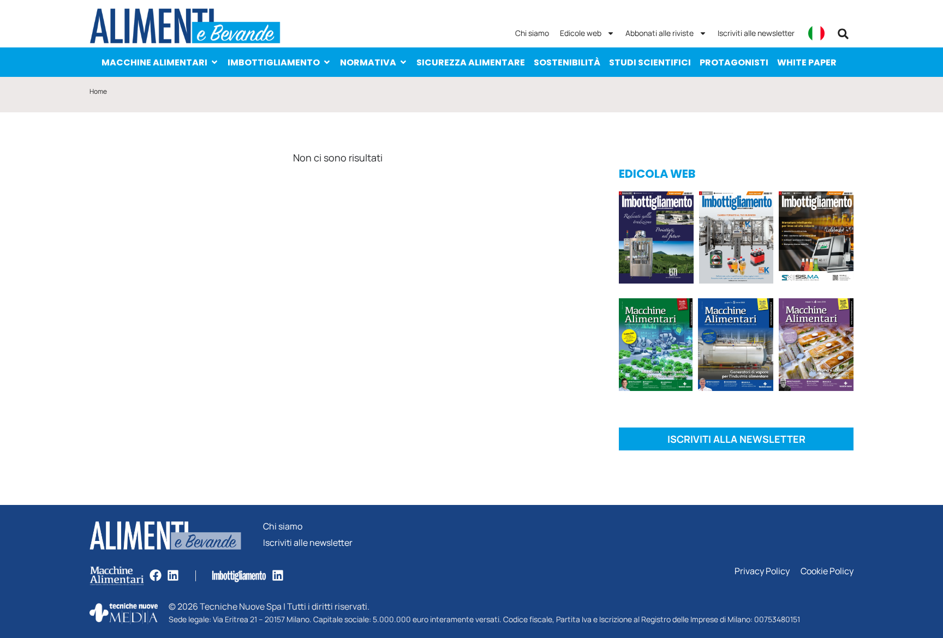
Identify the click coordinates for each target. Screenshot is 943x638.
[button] (843, 33)
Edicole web (580, 33)
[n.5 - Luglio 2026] (736, 239)
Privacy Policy (762, 571)
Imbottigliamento (274, 62)
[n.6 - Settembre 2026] (656, 239)
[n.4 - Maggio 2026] (816, 239)
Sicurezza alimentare (470, 62)
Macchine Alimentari (154, 62)
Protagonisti (734, 62)
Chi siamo (532, 33)
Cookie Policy (827, 571)
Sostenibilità (567, 62)
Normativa (368, 62)
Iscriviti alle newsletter (756, 33)
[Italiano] (816, 33)
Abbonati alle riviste (659, 33)
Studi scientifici (650, 62)
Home (98, 91)
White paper (807, 62)
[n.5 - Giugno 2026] (735, 346)
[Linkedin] (173, 575)
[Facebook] (156, 575)
